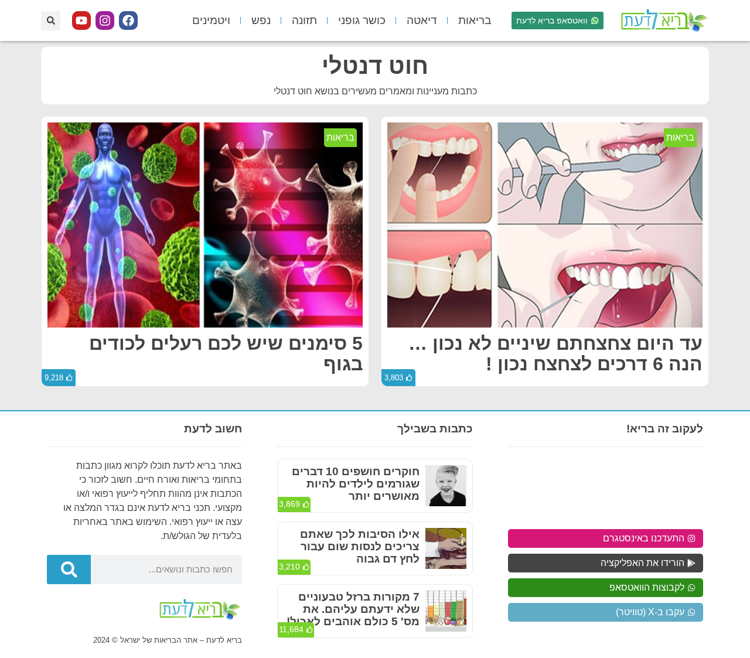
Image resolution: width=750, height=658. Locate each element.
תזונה (304, 20)
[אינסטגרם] (105, 20)
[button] (50, 20)
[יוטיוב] (81, 20)
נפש (261, 20)
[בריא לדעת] (662, 20)
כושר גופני (362, 20)
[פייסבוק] (128, 20)
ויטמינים (211, 20)
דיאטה (422, 20)
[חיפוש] (69, 569)
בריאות (474, 20)
